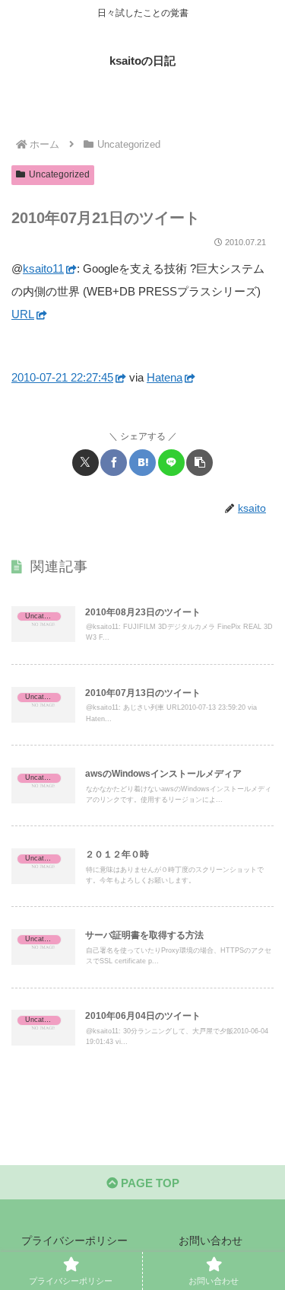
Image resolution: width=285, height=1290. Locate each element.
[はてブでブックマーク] (142, 462)
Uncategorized (59, 174)
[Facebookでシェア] (113, 462)
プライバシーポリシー (74, 1240)
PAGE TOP (148, 1183)
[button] (199, 462)
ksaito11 (43, 268)
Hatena (164, 377)
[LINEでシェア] (171, 462)
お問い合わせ (210, 1240)
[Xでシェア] (85, 462)
